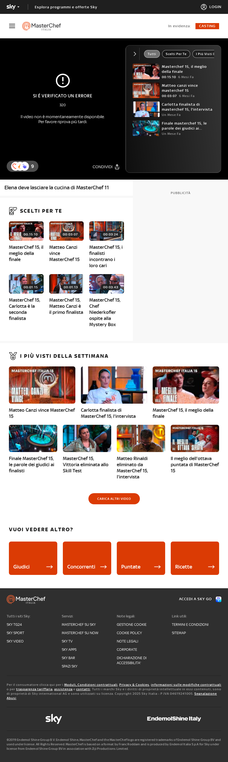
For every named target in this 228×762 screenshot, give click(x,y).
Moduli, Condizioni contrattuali (91, 685)
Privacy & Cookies (134, 685)
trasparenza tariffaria (34, 689)
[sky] (54, 719)
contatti (83, 689)
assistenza (63, 689)
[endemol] (174, 718)
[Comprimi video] (136, 54)
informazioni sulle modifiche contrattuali (186, 685)
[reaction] (24, 166)
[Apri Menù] (15, 26)
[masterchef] (44, 26)
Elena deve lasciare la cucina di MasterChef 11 (56, 187)
